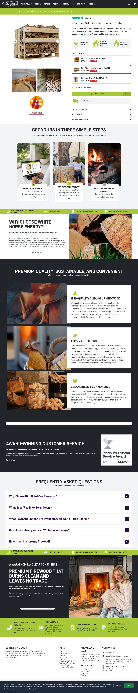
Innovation (63, 657)
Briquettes (81, 4)
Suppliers (63, 659)
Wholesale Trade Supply (68, 663)
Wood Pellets (27, 4)
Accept (129, 685)
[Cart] (134, 4)
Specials (92, 4)
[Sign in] (129, 4)
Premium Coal (68, 4)
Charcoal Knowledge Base (90, 660)
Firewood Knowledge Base (90, 655)
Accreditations (65, 653)
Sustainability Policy (66, 661)
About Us (63, 651)
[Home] (20, 11)
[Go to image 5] (39, 67)
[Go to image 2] (35, 67)
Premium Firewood (42, 4)
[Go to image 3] (36, 67)
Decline (118, 685)
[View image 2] (24, 80)
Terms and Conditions (67, 667)
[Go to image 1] (33, 67)
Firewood (56, 4)
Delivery (62, 655)
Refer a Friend (64, 665)
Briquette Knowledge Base (90, 657)
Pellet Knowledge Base (89, 658)
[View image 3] (49, 80)
